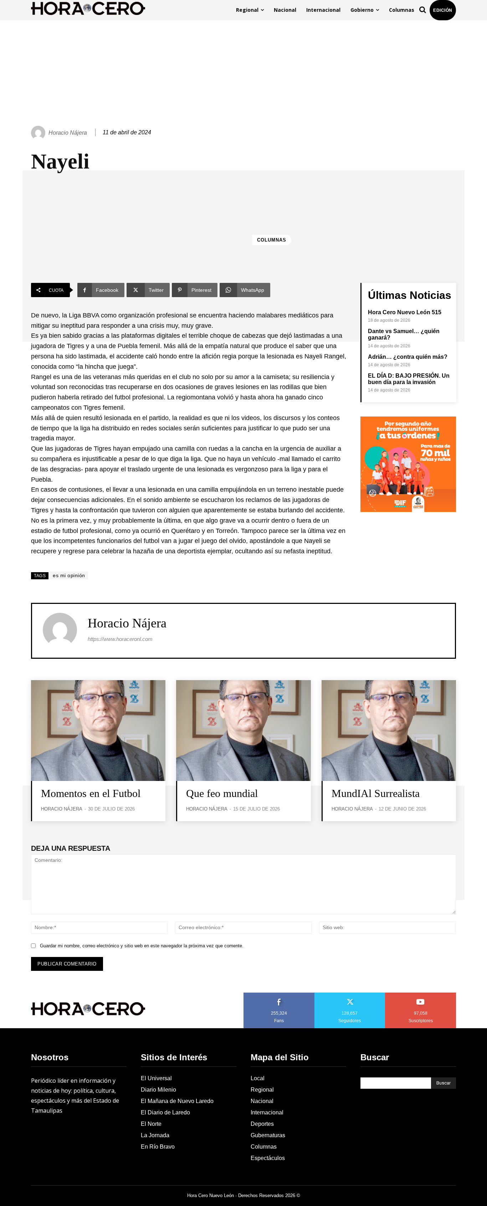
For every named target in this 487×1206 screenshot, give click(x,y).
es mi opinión (69, 575)
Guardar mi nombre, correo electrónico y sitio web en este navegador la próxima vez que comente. (142, 945)
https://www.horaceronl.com (120, 639)
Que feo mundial (222, 793)
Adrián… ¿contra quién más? (407, 357)
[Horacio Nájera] (39, 133)
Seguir (350, 995)
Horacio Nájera (67, 133)
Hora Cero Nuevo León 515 (404, 312)
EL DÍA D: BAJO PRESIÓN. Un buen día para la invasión (409, 379)
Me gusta (279, 995)
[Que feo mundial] (243, 730)
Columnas (271, 240)
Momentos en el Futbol (90, 793)
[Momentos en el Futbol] (98, 730)
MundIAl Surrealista (376, 793)
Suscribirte (421, 995)
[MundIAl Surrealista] (389, 730)
